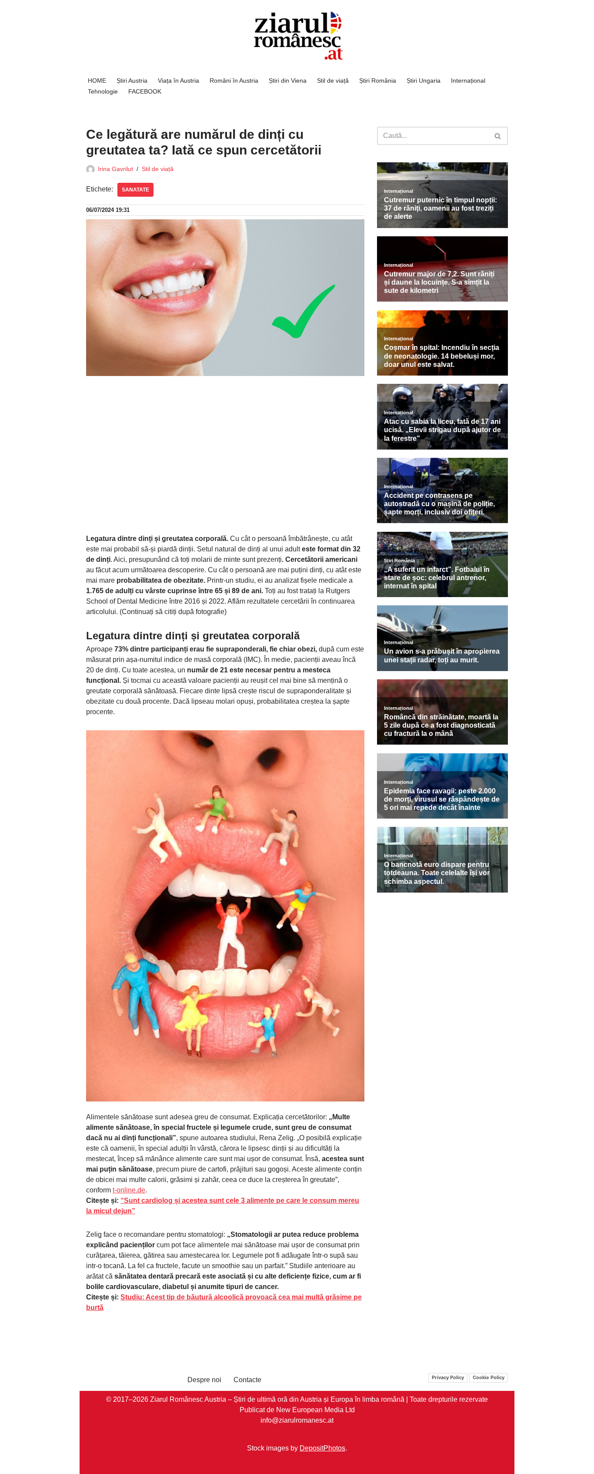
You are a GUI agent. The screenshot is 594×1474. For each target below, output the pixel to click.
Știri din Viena (288, 80)
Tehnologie (103, 91)
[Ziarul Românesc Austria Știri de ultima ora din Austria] (297, 36)
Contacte (247, 1379)
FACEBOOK (144, 91)
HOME (97, 80)
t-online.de (129, 1190)
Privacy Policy (448, 1377)
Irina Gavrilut (115, 168)
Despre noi (204, 1379)
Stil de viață (333, 80)
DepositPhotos (322, 1447)
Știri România (377, 80)
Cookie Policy (488, 1377)
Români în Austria (234, 80)
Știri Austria (132, 80)
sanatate (135, 190)
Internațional (468, 80)
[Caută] (498, 136)
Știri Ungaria (423, 80)
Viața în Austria (178, 80)
